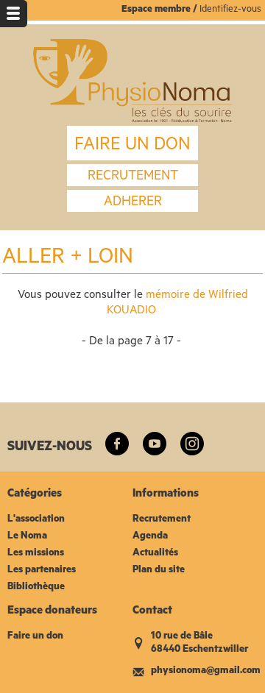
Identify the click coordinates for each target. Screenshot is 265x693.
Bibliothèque (36, 587)
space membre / (163, 9)
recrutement (133, 177)
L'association (36, 519)
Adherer (133, 203)
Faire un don (35, 636)
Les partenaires (41, 570)
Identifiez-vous (230, 9)
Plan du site (158, 570)
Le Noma (27, 536)
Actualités (155, 553)
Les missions (35, 553)
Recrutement (161, 519)
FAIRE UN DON (132, 146)
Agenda (150, 536)
